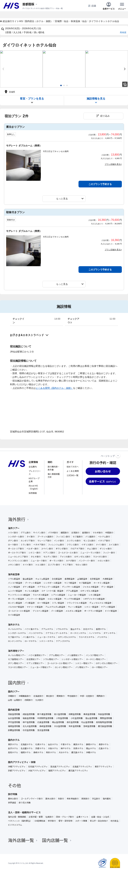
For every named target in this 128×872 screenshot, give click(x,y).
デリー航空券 (107, 586)
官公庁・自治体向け (99, 820)
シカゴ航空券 (94, 594)
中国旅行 (109, 532)
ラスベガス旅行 (100, 556)
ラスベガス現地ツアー (18, 667)
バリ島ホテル (29, 637)
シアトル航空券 (58, 594)
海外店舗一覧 (21, 840)
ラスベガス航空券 (40, 594)
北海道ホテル (27, 744)
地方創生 (114, 820)
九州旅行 (39, 700)
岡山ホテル (91, 748)
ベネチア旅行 (39, 544)
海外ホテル (14, 624)
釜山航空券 (28, 578)
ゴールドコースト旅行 (68, 552)
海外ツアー (14, 528)
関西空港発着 (106, 718)
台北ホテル (88, 629)
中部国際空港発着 (45, 718)
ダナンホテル (110, 633)
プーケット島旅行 (45, 536)
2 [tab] (64, 85)
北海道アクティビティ (82, 766)
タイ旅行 (31, 536)
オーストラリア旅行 (17, 552)
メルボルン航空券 (74, 610)
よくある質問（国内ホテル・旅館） (54, 388)
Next (124, 68)
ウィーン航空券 (75, 606)
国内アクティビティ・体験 (22, 762)
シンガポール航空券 (53, 582)
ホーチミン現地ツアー (96, 659)
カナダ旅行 (71, 560)
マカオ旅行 (98, 532)
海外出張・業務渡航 (17, 816)
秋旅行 (61, 798)
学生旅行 (96, 798)
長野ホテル (104, 744)
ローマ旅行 (13, 544)
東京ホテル (13, 744)
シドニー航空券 (91, 606)
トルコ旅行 (40, 564)
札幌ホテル (40, 744)
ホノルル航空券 (32, 590)
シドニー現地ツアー (84, 663)
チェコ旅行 (92, 548)
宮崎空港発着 (89, 726)
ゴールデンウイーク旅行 (32, 798)
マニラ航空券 (70, 582)
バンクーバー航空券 (36, 598)
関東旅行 (61, 696)
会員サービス (109, 8)
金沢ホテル (13, 748)
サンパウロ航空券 (72, 598)
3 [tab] (67, 85)
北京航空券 (95, 578)
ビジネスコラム (15, 824)
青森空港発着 (89, 714)
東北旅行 (50, 696)
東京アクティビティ (103, 766)
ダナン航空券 (29, 586)
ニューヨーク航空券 (77, 594)
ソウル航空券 (14, 578)
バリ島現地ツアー (75, 655)
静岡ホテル (91, 744)
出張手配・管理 (36, 816)
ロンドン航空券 (15, 602)
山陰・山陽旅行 (15, 700)
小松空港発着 (77, 718)
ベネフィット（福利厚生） (20, 820)
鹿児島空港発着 (105, 726)
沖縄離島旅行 (25, 696)
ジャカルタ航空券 (90, 586)
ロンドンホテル (15, 641)
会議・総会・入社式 (100, 816)
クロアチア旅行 (77, 548)
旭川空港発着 (60, 714)
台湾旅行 (75, 532)
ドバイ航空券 (111, 610)
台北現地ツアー (33, 659)
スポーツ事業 (81, 820)
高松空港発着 (73, 722)
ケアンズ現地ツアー (35, 663)
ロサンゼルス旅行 (82, 556)
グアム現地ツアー (57, 655)
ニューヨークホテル (46, 637)
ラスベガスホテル (86, 637)
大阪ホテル (53, 748)
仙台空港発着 (14, 718)
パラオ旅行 (53, 532)
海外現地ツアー (16, 650)
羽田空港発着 (14, 714)
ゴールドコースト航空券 (19, 610)
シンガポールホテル (17, 633)
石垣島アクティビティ (38, 766)
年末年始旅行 (73, 798)
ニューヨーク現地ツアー (41, 667)
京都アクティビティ (17, 770)
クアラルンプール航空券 (48, 586)
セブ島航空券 (85, 582)
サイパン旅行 (39, 532)
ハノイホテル (95, 633)
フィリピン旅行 (63, 536)
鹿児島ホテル (77, 752)
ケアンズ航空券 (108, 606)
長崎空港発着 (45, 726)
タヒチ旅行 (36, 556)
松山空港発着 (87, 722)
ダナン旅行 (13, 540)
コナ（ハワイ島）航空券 (52, 590)
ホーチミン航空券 (102, 582)
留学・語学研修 (65, 820)
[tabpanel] (21, 68)
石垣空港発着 (29, 730)
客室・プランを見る (32, 98)
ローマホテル (31, 641)
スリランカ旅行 (74, 540)
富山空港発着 (91, 718)
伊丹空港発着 (14, 722)
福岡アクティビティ (57, 770)
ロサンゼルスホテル (67, 637)
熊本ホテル (51, 752)
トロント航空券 (55, 598)
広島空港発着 (43, 722)
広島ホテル (104, 748)
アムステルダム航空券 (55, 606)
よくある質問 (73, 470)
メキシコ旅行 (14, 564)
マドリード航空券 (35, 606)
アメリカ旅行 (66, 556)
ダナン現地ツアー (16, 663)
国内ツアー (14, 691)
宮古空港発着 (43, 730)
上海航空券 (82, 578)
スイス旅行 (114, 544)
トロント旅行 (104, 560)
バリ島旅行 (90, 536)
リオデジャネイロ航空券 (94, 598)
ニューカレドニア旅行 (18, 556)
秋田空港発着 (104, 714)
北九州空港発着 (30, 726)
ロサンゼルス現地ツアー (107, 663)
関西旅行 (101, 696)
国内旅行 (16, 682)
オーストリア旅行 (16, 548)
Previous (3, 68)
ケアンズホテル (63, 641)
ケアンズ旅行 (49, 552)
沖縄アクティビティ (17, 766)
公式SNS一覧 (72, 475)
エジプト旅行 (54, 564)
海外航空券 (14, 574)
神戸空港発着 (29, 722)
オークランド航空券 (93, 610)
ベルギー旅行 (32, 548)
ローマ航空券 (43, 602)
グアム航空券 (72, 590)
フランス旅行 (73, 544)
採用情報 (33, 492)
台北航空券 (57, 578)
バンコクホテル (36, 633)
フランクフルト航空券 (77, 602)
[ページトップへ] (118, 456)
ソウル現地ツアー (51, 659)
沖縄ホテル (91, 752)
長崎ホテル (38, 752)
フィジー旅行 (109, 552)
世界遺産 (12, 802)
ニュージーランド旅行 (90, 552)
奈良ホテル (78, 748)
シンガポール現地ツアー (72, 659)
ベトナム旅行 (104, 536)
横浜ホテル (78, 744)
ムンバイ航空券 (15, 590)
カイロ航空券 (14, 614)
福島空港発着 (29, 718)
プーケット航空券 (33, 582)
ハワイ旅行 (13, 532)
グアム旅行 (25, 532)
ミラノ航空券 (58, 602)
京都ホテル (40, 748)
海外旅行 (16, 519)
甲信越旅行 (72, 696)
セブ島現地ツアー (16, 659)
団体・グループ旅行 (65, 816)
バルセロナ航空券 (16, 606)
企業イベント (82, 816)
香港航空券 (69, 578)
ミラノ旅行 (26, 544)
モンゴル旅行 (89, 540)
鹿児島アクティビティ (78, 770)
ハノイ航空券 (14, 586)
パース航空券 (57, 610)
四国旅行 (29, 700)
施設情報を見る (96, 98)
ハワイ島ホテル (32, 629)
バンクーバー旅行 (87, 560)
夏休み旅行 (50, 798)
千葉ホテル (66, 744)
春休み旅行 (13, 798)
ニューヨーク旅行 (39, 560)
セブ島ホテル (14, 637)
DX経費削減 (40, 820)
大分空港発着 (60, 726)
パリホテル (102, 637)
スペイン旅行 (47, 548)
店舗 (93, 5)
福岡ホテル (26, 752)
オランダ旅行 (62, 548)
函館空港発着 (75, 714)
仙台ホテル (53, 744)
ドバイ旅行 (28, 564)
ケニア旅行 (68, 564)
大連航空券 (107, 578)
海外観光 (107, 798)
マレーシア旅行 (44, 540)
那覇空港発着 (14, 730)
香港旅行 (86, 532)
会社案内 (33, 466)
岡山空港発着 (58, 722)
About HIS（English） (34, 487)
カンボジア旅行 (28, 540)
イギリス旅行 (87, 544)
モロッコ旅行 (81, 564)
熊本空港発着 (75, 726)
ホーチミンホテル (78, 633)
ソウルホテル (62, 629)
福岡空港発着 (14, 726)
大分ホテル (64, 752)
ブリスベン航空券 (40, 610)
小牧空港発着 (62, 718)
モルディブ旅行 (50, 556)
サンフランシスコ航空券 (19, 594)
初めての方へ (73, 466)
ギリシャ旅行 (106, 548)
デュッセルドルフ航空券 (100, 602)
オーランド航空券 (16, 598)
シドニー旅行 (34, 552)
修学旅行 (52, 820)
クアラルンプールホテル (57, 633)
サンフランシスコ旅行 (18, 560)
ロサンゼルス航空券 (89, 590)
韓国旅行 (65, 532)
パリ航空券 (30, 602)
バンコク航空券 (15, 582)
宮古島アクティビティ (60, 766)
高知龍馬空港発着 (104, 722)
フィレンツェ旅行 (56, 544)
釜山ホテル (75, 629)
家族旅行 (85, 798)
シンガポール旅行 (16, 536)
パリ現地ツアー (82, 667)
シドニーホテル (46, 641)
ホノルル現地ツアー (17, 655)
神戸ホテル (66, 748)
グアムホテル (47, 629)
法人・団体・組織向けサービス (24, 812)
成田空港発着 (29, 714)
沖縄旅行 (12, 696)
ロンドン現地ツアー (64, 667)
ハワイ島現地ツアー (37, 655)
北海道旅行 (38, 696)
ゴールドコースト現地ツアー (60, 663)
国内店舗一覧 (55, 840)
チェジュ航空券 (42, 578)
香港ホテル (101, 629)
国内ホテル (14, 739)
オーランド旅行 (56, 560)
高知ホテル (13, 752)
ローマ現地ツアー (100, 667)
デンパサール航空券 (71, 586)
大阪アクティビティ (37, 770)
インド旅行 (59, 540)
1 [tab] (61, 85)
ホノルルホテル (15, 629)
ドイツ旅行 (101, 544)
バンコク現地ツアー (95, 655)
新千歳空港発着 (44, 714)
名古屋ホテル (27, 748)
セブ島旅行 (78, 536)
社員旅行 (49, 816)
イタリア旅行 (104, 540)
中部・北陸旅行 (87, 696)
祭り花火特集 (25, 802)
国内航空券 (14, 709)
